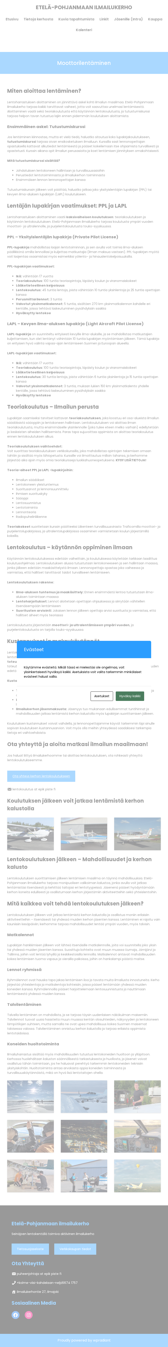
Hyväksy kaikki (129, 696)
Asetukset (101, 696)
